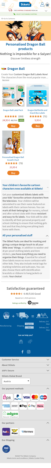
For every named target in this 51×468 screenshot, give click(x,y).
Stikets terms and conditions (17, 458)
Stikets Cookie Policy (36, 458)
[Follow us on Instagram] (29, 352)
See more (5, 80)
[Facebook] (22, 352)
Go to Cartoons (9, 18)
